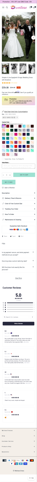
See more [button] (26, 342)
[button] (9, 83)
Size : (9, 114)
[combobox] (32, 317)
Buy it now (8, 182)
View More (18, 278)
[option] (18, 37)
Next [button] (33, 38)
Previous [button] (4, 38)
